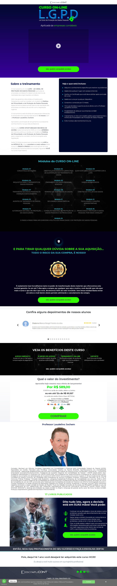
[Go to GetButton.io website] (4, 584)
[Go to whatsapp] (4, 581)
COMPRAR (58, 416)
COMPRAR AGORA (85, 125)
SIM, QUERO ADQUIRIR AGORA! (58, 69)
